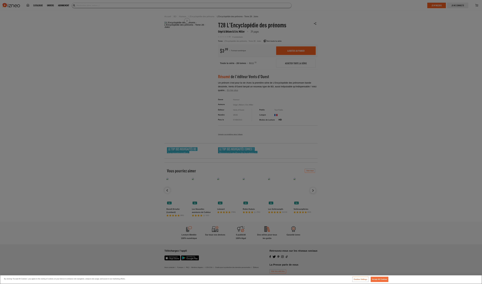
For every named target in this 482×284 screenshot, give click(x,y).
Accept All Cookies (379, 279)
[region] (241, 279)
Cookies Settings (360, 279)
